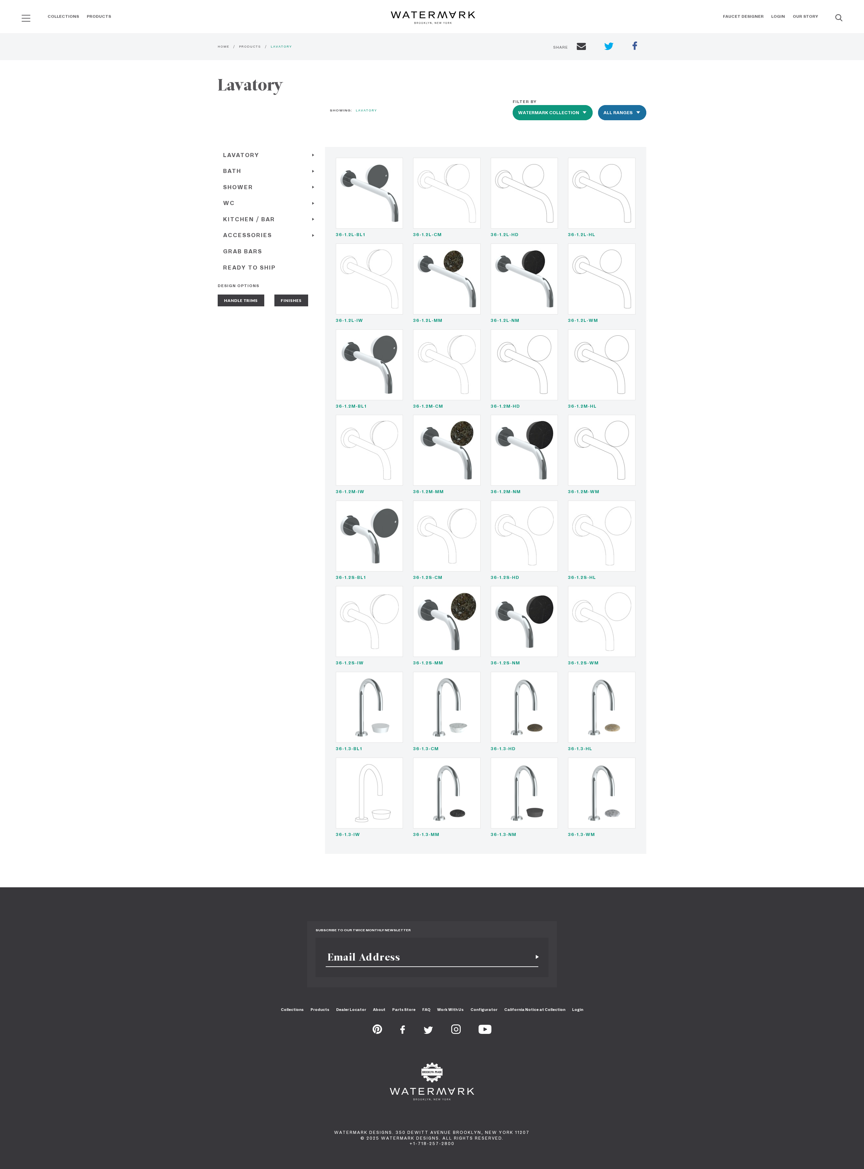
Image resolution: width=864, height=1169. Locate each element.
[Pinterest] (377, 1032)
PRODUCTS (250, 46)
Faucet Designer (743, 16)
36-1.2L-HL (581, 234)
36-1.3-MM (426, 834)
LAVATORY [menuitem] (241, 155)
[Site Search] (838, 18)
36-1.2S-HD (505, 577)
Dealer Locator (351, 1009)
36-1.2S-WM (583, 663)
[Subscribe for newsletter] (534, 957)
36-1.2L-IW (349, 320)
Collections (63, 16)
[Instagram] (456, 1032)
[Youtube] (485, 1032)
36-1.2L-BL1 (350, 234)
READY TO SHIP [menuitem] (249, 267)
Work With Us (450, 1009)
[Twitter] (428, 1032)
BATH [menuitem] (232, 171)
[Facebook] (402, 1032)
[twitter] (609, 47)
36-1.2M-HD (505, 406)
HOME (223, 46)
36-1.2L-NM (505, 320)
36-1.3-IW (348, 834)
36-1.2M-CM (428, 406)
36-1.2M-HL (582, 406)
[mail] (581, 47)
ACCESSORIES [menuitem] (247, 235)
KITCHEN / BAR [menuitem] (249, 219)
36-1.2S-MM (428, 663)
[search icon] (19, 15)
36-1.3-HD (503, 749)
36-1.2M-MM (428, 491)
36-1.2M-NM (506, 491)
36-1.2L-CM (427, 234)
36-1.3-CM (426, 749)
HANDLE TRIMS (241, 300)
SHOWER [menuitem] (238, 187)
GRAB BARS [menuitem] (242, 251)
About (379, 1009)
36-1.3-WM (581, 834)
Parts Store (403, 1009)
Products (99, 16)
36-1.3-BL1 (349, 749)
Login (778, 16)
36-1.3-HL (580, 749)
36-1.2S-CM (427, 577)
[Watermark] (433, 18)
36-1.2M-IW (350, 491)
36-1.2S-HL (582, 577)
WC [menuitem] (229, 203)
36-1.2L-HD (505, 234)
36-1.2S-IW (350, 663)
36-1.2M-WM (583, 491)
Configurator (483, 1009)
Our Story (805, 16)
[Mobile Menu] (26, 18)
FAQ (426, 1009)
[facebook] (635, 47)
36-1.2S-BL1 (351, 577)
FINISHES (291, 300)
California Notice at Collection (534, 1009)
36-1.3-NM (503, 834)
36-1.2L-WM (583, 320)
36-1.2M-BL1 (351, 406)
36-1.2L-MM (427, 320)
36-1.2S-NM (505, 663)
